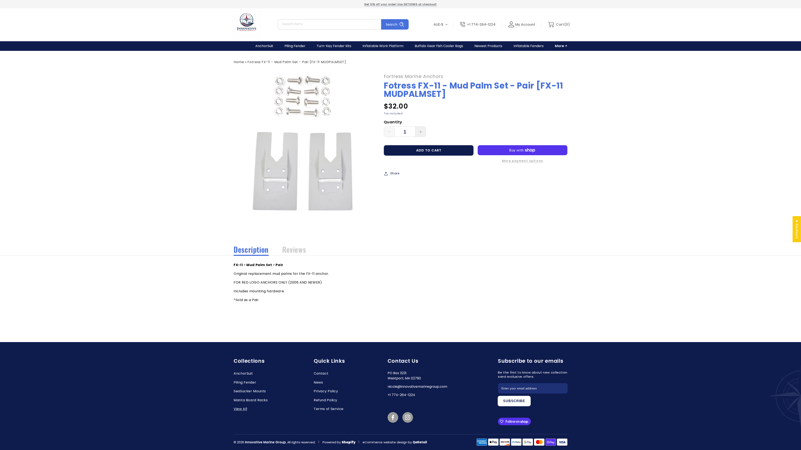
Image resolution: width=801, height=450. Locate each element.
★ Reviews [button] (797, 229)
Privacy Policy (326, 391)
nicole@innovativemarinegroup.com (417, 386)
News (318, 382)
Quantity (393, 122)
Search (391, 24)
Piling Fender (245, 382)
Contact (321, 373)
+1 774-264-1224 (481, 24)
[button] (559, 24)
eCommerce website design (385, 442)
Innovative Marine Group (265, 442)
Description (251, 249)
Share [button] (395, 173)
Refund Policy (325, 400)
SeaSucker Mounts (250, 391)
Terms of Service (329, 408)
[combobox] (343, 24)
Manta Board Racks (251, 400)
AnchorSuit (243, 373)
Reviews (294, 249)
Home (239, 62)
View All (240, 408)
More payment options (522, 161)
